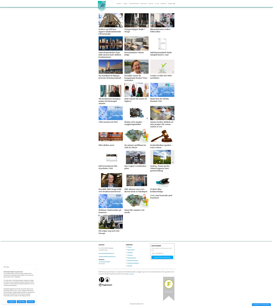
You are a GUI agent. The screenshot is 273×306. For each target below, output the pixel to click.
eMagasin (170, 3)
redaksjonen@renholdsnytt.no (107, 256)
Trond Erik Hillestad (104, 261)
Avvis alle (30, 301)
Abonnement (143, 3)
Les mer (131, 274)
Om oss (157, 3)
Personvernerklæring (133, 263)
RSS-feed (129, 266)
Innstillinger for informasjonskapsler (261, 304)
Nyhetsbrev (163, 3)
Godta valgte (21, 301)
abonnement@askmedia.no (106, 253)
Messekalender (131, 258)
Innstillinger (12, 301)
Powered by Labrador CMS (136, 304)
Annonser (150, 3)
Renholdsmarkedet (134, 3)
